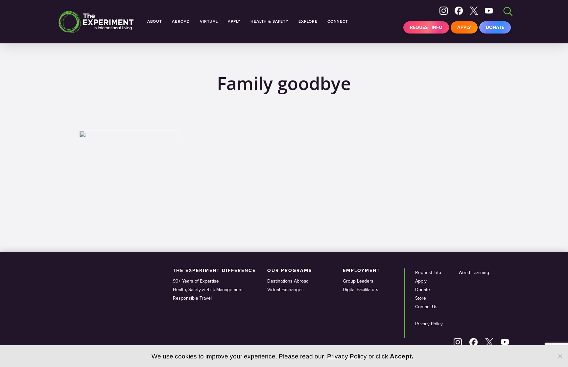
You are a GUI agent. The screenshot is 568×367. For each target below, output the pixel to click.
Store (420, 298)
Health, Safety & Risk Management (208, 289)
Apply (464, 27)
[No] (559, 356)
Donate (495, 27)
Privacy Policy (429, 324)
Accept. (402, 356)
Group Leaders (358, 281)
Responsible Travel (192, 298)
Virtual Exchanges (285, 289)
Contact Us (426, 307)
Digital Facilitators (360, 289)
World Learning (474, 272)
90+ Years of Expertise (196, 281)
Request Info (426, 27)
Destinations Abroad (288, 281)
